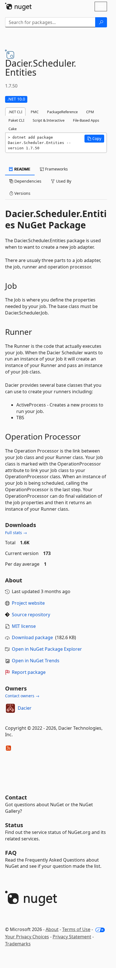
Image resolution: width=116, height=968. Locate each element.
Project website (28, 603)
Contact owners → (22, 695)
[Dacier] (10, 708)
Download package (32, 637)
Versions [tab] (21, 193)
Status (14, 825)
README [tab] (21, 169)
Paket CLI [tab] (16, 120)
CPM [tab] (90, 111)
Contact (16, 797)
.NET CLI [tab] (15, 111)
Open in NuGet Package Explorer (47, 649)
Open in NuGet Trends (35, 660)
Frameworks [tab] (56, 169)
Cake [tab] (12, 128)
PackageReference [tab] (62, 111)
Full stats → (16, 532)
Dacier (25, 708)
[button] (94, 139)
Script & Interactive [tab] (48, 120)
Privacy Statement (72, 937)
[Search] (101, 22)
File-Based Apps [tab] (86, 120)
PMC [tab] (35, 111)
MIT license (24, 626)
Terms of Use (76, 929)
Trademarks (18, 944)
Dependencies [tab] (27, 181)
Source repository (31, 614)
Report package (29, 672)
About (52, 929)
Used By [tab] (63, 181)
